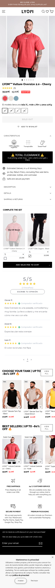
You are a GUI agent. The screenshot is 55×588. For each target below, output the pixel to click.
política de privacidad (21, 575)
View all (46, 372)
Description (10, 187)
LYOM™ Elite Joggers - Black (38, 249)
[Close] (52, 557)
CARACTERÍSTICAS (12, 136)
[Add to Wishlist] (19, 406)
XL (24, 111)
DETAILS (7, 193)
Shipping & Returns (13, 199)
